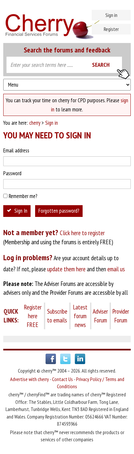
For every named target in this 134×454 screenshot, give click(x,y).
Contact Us (62, 379)
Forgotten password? (58, 210)
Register (111, 29)
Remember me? (23, 196)
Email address (16, 150)
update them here (66, 269)
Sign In (20, 210)
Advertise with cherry (29, 379)
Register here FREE (33, 316)
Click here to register (82, 233)
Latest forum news (80, 316)
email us (116, 269)
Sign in (111, 15)
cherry (34, 122)
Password (12, 173)
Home (67, 23)
